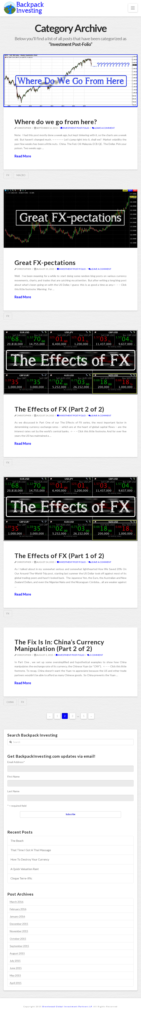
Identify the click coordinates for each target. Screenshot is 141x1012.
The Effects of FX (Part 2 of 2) (59, 409)
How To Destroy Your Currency (29, 859)
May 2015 (15, 975)
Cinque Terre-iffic (21, 878)
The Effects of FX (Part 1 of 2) (59, 555)
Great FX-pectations (45, 262)
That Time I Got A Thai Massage (30, 850)
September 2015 (19, 946)
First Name (13, 776)
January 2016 (17, 916)
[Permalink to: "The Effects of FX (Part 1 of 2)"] (70, 509)
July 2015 (15, 960)
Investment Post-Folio (75, 128)
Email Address (16, 762)
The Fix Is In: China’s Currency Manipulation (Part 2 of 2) (59, 645)
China (10, 702)
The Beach (17, 840)
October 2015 (18, 938)
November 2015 (19, 931)
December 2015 (19, 923)
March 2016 (16, 901)
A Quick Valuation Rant (24, 869)
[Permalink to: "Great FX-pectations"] (70, 218)
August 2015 (17, 953)
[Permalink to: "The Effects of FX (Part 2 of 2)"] (70, 362)
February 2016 (18, 909)
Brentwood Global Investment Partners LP (67, 1006)
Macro (21, 175)
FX (7, 175)
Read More (23, 156)
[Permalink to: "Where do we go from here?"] (70, 80)
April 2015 (15, 982)
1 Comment (96, 655)
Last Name (13, 791)
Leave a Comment (104, 128)
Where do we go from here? (56, 121)
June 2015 (16, 968)
